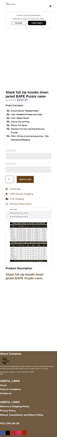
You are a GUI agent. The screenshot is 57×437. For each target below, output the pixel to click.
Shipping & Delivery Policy (19, 213)
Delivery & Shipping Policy (14, 406)
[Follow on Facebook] (2, 433)
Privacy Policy (8, 410)
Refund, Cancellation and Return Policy (21, 415)
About (3, 385)
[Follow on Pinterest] (13, 433)
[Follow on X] (8, 433)
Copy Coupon (37, 23)
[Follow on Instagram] (19, 433)
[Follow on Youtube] (24, 433)
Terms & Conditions (10, 389)
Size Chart (13, 209)
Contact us (5, 393)
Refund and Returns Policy (19, 216)
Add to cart (25, 179)
